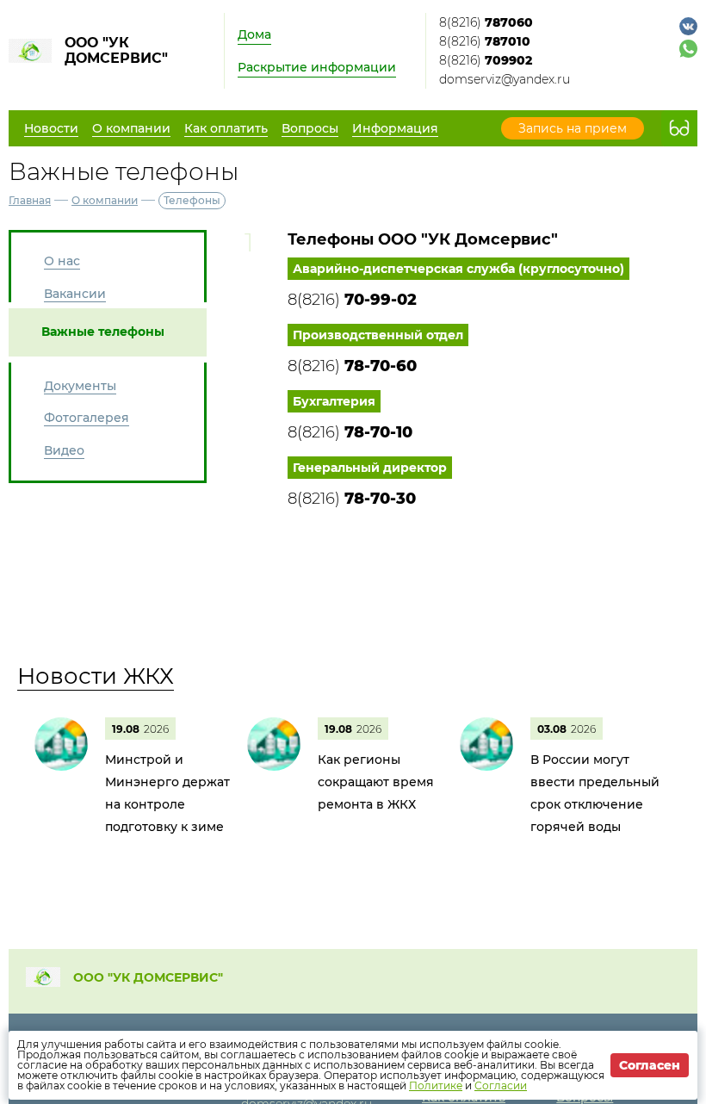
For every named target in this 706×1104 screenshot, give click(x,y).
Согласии (500, 1085)
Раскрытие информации (317, 67)
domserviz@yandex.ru (504, 79)
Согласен (649, 1065)
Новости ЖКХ (95, 676)
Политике (435, 1085)
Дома (254, 34)
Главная (30, 200)
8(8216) (486, 22)
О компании (104, 200)
